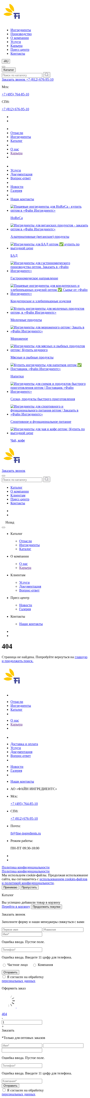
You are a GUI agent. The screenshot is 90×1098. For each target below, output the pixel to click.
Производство (21, 34)
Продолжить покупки (46, 906)
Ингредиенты (20, 30)
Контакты (17, 53)
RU (5, 61)
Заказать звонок (14, 79)
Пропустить (29, 887)
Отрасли (16, 133)
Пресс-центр (19, 49)
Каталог (8, 69)
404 (4, 1014)
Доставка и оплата (24, 744)
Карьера (16, 46)
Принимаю (10, 887)
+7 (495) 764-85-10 (15, 94)
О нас (14, 149)
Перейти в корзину (16, 906)
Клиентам (17, 495)
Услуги (15, 42)
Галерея (16, 190)
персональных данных (18, 981)
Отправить (10, 972)
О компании (19, 38)
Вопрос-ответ (20, 178)
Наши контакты (22, 199)
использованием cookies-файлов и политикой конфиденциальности (44, 881)
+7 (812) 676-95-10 (40, 79)
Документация (21, 174)
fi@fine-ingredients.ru (25, 833)
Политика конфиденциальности (26, 867)
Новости (16, 187)
